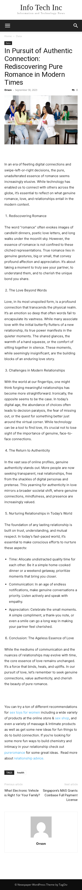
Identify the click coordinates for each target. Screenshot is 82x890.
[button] (7, 26)
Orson (8, 90)
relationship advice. (29, 758)
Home (8, 36)
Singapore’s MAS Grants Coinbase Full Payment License (60, 795)
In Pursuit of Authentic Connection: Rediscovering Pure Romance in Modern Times (38, 66)
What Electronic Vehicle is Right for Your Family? (22, 793)
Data (19, 36)
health (20, 772)
